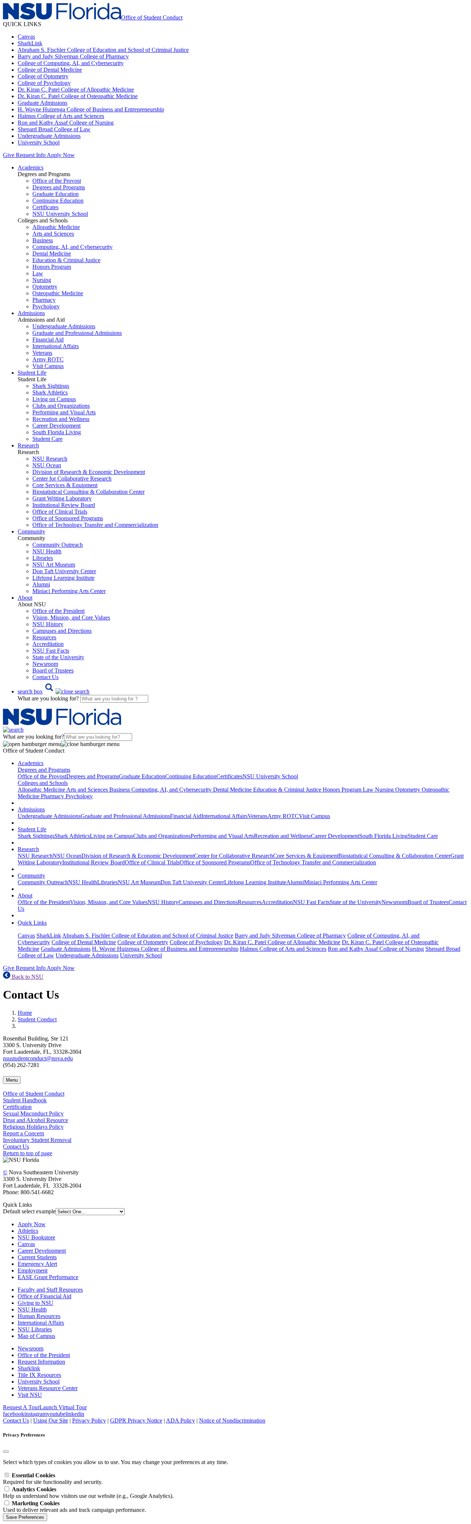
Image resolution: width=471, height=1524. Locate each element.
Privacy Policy (89, 1420)
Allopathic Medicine (56, 227)
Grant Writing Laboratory (62, 498)
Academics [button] (30, 167)
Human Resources (39, 1316)
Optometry (44, 286)
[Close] (6, 1451)
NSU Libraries (35, 1329)
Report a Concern (23, 1133)
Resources (44, 637)
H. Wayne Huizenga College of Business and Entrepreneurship (91, 109)
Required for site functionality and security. (53, 1478)
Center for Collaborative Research (71, 478)
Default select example (29, 1211)
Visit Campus (48, 366)
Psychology (46, 306)
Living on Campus (54, 399)
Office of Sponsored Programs (67, 518)
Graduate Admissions (42, 103)
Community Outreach (57, 545)
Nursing (41, 280)
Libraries (42, 558)
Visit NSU (30, 1395)
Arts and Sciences (53, 234)
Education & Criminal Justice (66, 260)
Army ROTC (48, 359)
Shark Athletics (50, 392)
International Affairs (55, 346)
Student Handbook (25, 1100)
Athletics (28, 1231)
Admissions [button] (31, 313)
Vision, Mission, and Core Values (71, 617)
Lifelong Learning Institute (63, 578)
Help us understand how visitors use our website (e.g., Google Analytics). (88, 1492)
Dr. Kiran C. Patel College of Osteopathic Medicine (78, 96)
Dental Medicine (51, 253)
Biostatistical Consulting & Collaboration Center (88, 492)
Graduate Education (55, 194)
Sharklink (29, 1368)
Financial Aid (48, 339)
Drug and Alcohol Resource (35, 1120)
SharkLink (30, 43)
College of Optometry (43, 76)
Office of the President (58, 611)
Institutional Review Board (63, 505)
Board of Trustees (53, 670)
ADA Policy (180, 1420)
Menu (12, 1080)
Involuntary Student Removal (37, 1140)
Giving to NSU (35, 1303)
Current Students (37, 1257)
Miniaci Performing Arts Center (69, 591)
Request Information (41, 1362)
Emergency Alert (37, 1264)
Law (37, 273)
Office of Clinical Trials (59, 511)
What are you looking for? (49, 698)
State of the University (58, 657)
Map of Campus (36, 1336)
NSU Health (46, 551)
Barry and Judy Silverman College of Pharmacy (73, 56)
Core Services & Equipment (65, 485)
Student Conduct (37, 1019)
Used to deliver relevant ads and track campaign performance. (74, 1506)
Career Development (56, 425)
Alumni (41, 584)
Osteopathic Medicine (57, 293)
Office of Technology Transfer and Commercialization (95, 525)
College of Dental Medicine (50, 70)
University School (39, 142)
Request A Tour (21, 1407)
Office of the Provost (56, 181)
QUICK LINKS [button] (22, 24)
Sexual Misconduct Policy (33, 1113)
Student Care (47, 439)
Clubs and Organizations (61, 406)
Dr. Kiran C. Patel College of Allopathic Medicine (76, 89)
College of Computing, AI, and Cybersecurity (71, 63)
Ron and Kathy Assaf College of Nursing (66, 122)
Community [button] (31, 531)
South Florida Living (56, 432)
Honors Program (51, 267)
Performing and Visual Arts (64, 412)
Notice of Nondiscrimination (232, 1420)
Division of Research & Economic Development (88, 472)
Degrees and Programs (58, 187)
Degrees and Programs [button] (44, 770)
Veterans (42, 353)
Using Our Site (50, 1420)
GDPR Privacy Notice (136, 1420)
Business (42, 240)
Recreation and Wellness (60, 419)
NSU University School (60, 214)
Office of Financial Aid (44, 1296)
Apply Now (61, 155)
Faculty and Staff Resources (50, 1289)
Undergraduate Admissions (49, 136)
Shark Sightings (50, 386)
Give (8, 155)
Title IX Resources (39, 1375)
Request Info (30, 155)
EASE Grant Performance (48, 1277)
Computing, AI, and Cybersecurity (72, 247)
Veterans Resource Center (48, 1388)
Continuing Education (58, 200)
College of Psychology (44, 83)
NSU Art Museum (53, 564)
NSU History (47, 624)
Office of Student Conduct (33, 1094)
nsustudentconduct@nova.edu (38, 1058)
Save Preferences (25, 1517)
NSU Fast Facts (50, 650)
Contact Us (45, 677)
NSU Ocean (46, 465)
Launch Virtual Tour (63, 1407)
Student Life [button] (32, 373)
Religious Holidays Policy (33, 1127)
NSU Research (49, 459)
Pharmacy (44, 300)
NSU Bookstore (36, 1237)
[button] (53, 691)
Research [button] (28, 445)
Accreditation (48, 644)
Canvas (26, 36)
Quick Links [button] (32, 923)
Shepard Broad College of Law (54, 129)
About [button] (25, 598)
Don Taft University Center (64, 571)
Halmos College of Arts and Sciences (61, 116)
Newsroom (45, 664)
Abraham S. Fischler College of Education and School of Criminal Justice (103, 50)
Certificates (45, 207)
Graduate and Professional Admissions (77, 333)
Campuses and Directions (62, 631)
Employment (32, 1270)
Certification (17, 1107)
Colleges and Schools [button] (43, 783)
